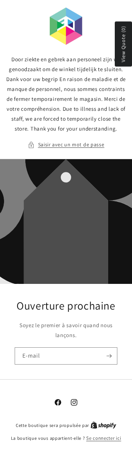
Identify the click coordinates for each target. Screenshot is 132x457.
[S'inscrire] (109, 356)
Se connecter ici (103, 438)
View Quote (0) (123, 44)
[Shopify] (103, 425)
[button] (66, 144)
